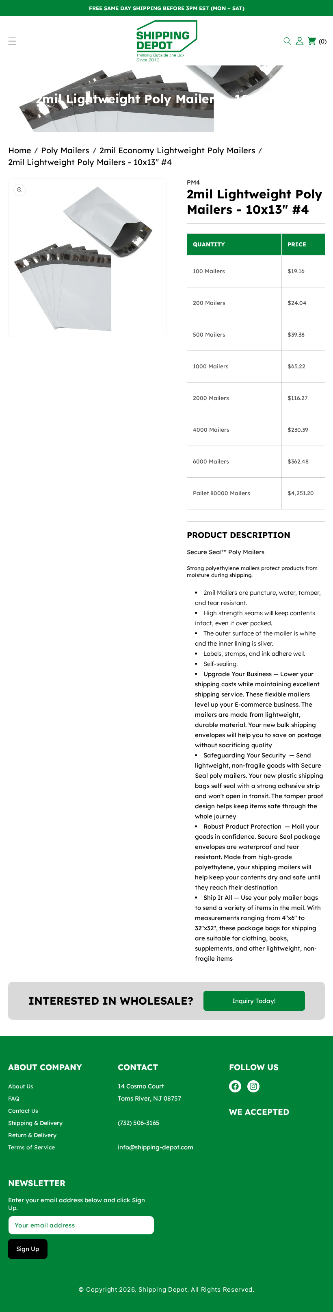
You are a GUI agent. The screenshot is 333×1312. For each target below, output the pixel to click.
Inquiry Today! (254, 1001)
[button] (288, 41)
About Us (20, 1086)
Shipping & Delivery (35, 1123)
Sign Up (27, 1249)
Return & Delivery (32, 1135)
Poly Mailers (65, 150)
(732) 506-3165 (139, 1123)
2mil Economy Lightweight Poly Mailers (177, 150)
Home (19, 150)
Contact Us (23, 1110)
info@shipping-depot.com (155, 1147)
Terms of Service (31, 1147)
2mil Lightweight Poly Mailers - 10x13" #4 (90, 162)
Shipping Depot (162, 1289)
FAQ (13, 1098)
